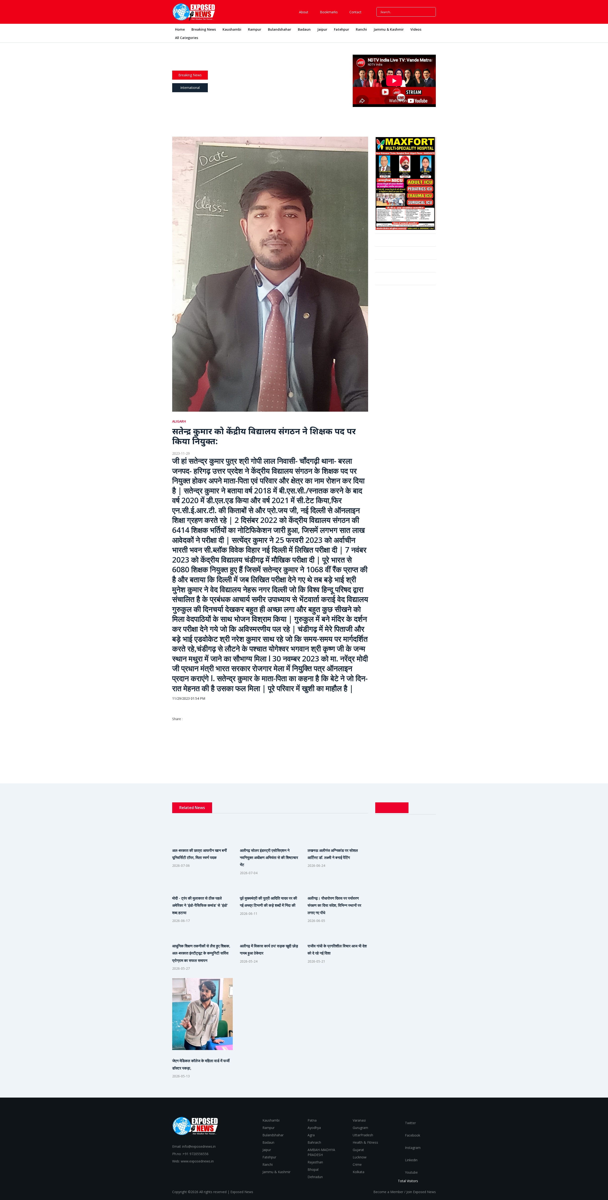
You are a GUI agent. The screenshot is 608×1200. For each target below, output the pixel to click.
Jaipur (322, 29)
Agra (311, 1135)
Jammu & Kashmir (389, 29)
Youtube (411, 1172)
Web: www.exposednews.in (193, 1161)
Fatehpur (341, 29)
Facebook (412, 1135)
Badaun (304, 29)
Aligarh (179, 421)
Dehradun (315, 1177)
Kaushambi (232, 29)
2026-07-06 (181, 865)
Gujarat (358, 1149)
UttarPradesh (363, 1135)
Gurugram (360, 1127)
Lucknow (359, 1157)
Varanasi (359, 1120)
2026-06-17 (181, 920)
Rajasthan (315, 1162)
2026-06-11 (248, 913)
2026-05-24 (248, 961)
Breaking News (203, 29)
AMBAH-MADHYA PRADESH (321, 1152)
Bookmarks (328, 12)
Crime (357, 1164)
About (303, 12)
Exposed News (241, 1192)
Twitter (410, 1123)
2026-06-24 (316, 865)
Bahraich (314, 1142)
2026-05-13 (181, 1076)
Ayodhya (314, 1127)
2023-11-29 (181, 453)
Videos (415, 29)
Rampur (254, 29)
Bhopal (313, 1169)
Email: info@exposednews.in (194, 1146)
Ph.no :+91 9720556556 (190, 1154)
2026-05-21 (316, 961)
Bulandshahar (279, 29)
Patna (312, 1120)
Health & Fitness (365, 1142)
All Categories (186, 37)
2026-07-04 (248, 873)
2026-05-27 (181, 968)
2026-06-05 (316, 920)
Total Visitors (408, 1181)
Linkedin (411, 1160)
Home (180, 29)
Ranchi (361, 29)
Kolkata (358, 1172)
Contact (354, 12)
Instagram (412, 1147)
